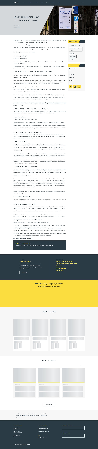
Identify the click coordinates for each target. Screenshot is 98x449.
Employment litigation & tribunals (66, 264)
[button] (23, 2)
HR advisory (72, 53)
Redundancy (72, 59)
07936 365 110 (71, 83)
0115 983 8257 (71, 80)
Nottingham (71, 77)
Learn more (25, 272)
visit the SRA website (22, 415)
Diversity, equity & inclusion (75, 45)
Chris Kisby (72, 69)
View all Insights (49, 404)
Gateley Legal (17, 27)
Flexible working (73, 56)
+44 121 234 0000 (15, 344)
